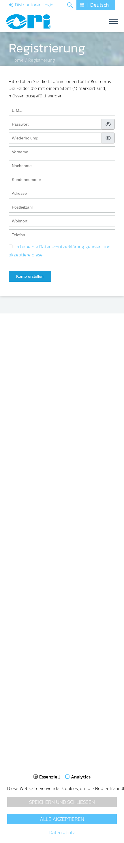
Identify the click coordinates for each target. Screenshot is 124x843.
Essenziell (49, 777)
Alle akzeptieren (62, 819)
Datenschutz (62, 832)
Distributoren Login (34, 4)
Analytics (81, 777)
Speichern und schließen (62, 802)
